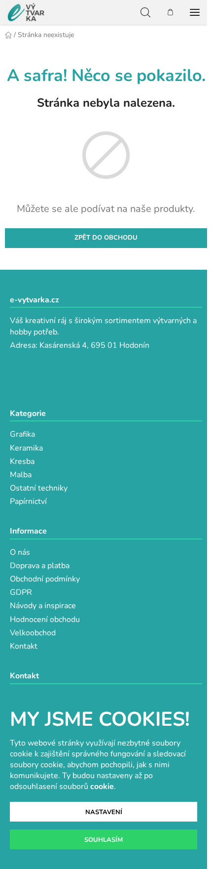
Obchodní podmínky (45, 579)
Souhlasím (103, 839)
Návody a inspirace (43, 605)
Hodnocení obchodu (45, 619)
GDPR (21, 592)
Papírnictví (28, 501)
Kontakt (23, 646)
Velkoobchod (33, 632)
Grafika (22, 434)
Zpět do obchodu (106, 237)
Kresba (22, 461)
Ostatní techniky (39, 488)
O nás (20, 552)
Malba (21, 474)
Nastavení (103, 812)
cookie (102, 786)
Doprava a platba (40, 565)
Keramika (26, 448)
